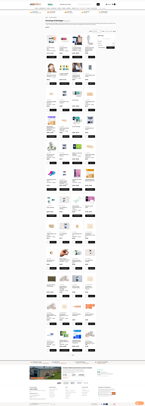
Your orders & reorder (85, 390)
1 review (79, 78)
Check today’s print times (101, 363)
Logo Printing (83, 8)
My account (84, 389)
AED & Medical (54, 8)
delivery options (46, 363)
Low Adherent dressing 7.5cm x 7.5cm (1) (89, 287)
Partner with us (84, 393)
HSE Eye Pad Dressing (51, 75)
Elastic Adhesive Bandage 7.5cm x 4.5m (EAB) (63, 287)
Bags (78, 8)
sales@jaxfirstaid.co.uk (34, 393)
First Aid (36, 8)
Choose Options (51, 57)
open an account (86, 363)
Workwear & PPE (42, 8)
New (100, 8)
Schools (88, 8)
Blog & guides (84, 395)
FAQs (66, 389)
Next (73, 355)
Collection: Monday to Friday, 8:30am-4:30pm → (37, 399)
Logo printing (51, 396)
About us (67, 398)
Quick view (52, 39)
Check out (110, 47)
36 (108, 31)
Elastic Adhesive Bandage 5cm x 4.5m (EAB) (89, 343)
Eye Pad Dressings (76, 126)
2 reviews (54, 76)
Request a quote (52, 390)
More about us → (65, 377)
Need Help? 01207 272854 (65, 4)
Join (113, 393)
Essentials (68, 8)
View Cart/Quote (101, 47)
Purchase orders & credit (53, 389)
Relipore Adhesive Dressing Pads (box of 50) (64, 341)
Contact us (67, 396)
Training (63, 8)
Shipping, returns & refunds (70, 390)
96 (111, 31)
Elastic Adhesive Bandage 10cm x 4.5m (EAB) (51, 315)
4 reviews (66, 50)
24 (106, 31)
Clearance (103, 8)
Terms (51, 404)
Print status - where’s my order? (71, 392)
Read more (47, 27)
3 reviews (54, 182)
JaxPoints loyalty (84, 392)
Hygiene (48, 8)
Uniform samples (52, 395)
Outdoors (74, 8)
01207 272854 (33, 389)
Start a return (68, 395)
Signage (59, 8)
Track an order (68, 393)
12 (105, 31)
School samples (51, 393)
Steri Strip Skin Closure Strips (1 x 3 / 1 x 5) (77, 207)
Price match (51, 392)
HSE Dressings (75, 100)
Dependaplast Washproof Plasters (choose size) (51, 128)
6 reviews (54, 50)
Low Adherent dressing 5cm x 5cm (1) (64, 315)
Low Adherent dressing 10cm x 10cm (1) (90, 235)
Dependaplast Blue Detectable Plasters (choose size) (76, 341)
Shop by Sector (94, 8)
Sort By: (90, 31)
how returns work (63, 363)
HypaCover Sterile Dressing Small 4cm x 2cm (77, 261)
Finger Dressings (50, 207)
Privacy (54, 404)
